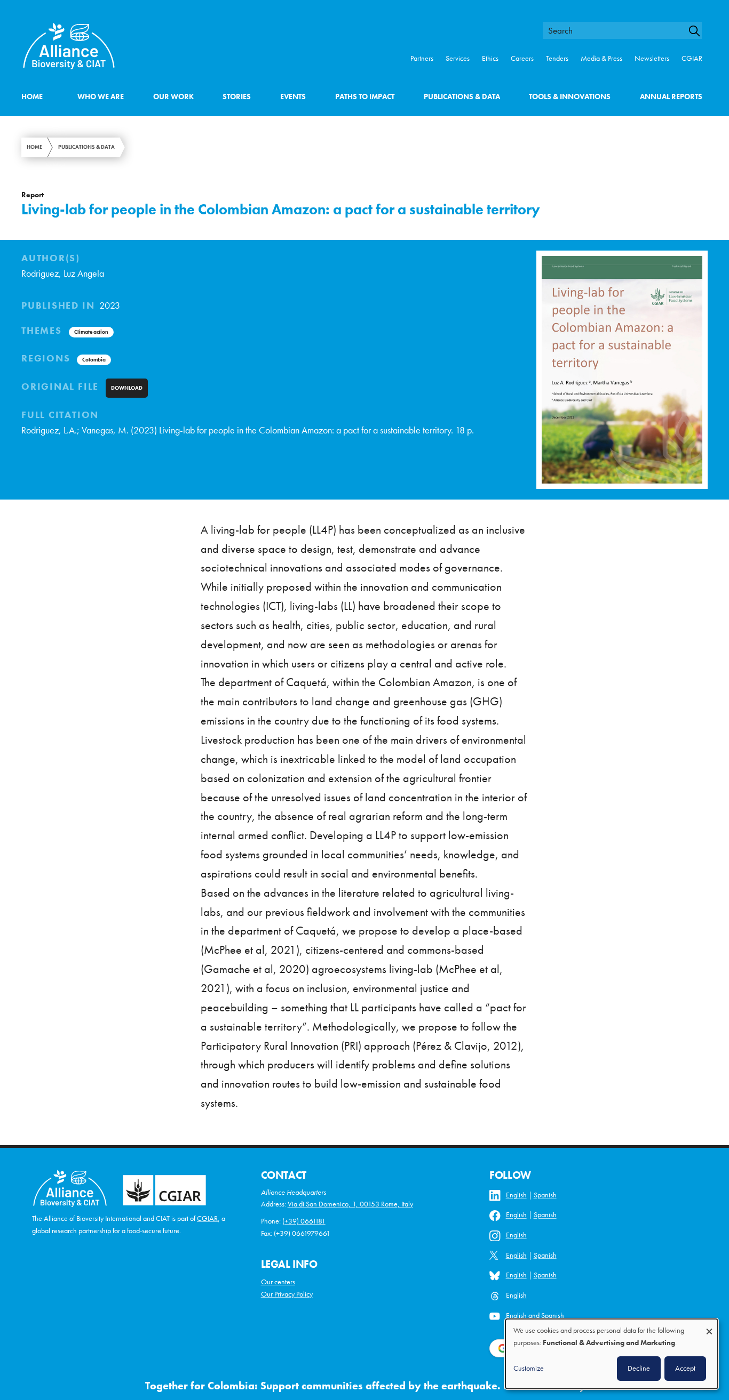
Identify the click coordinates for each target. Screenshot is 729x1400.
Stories (237, 96)
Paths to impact (364, 96)
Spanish (545, 1195)
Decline (639, 1368)
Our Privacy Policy (287, 1294)
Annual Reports (671, 96)
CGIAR (692, 58)
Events (293, 96)
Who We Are (100, 96)
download (126, 387)
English (516, 1195)
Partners (421, 58)
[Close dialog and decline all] (709, 1326)
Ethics (490, 58)
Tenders (557, 58)
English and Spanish (535, 1315)
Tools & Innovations (570, 96)
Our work (173, 96)
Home (32, 96)
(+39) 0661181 (304, 1221)
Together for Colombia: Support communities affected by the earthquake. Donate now (353, 1386)
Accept (685, 1368)
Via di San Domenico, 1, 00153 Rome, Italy (350, 1204)
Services (458, 58)
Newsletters (652, 58)
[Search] (699, 30)
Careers (522, 58)
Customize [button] (528, 1368)
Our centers (278, 1281)
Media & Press (601, 58)
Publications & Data (462, 96)
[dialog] (611, 1353)
